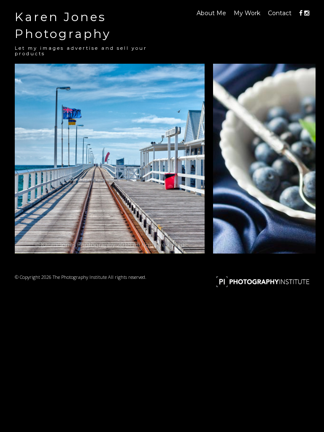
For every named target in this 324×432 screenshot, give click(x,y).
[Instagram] (306, 13)
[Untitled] (110, 159)
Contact (280, 13)
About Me (211, 13)
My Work (247, 13)
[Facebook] (300, 13)
